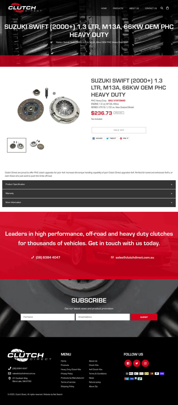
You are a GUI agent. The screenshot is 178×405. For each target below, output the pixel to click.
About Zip (93, 386)
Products (65, 365)
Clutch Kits (93, 365)
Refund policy (95, 382)
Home (59, 42)
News (91, 377)
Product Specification (15, 184)
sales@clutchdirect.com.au (135, 257)
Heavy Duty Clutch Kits (71, 369)
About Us (93, 360)
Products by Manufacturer (72, 377)
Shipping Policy (67, 386)
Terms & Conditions (98, 373)
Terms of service (68, 382)
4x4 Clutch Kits (95, 369)
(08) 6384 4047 (48, 257)
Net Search (57, 394)
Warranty (10, 193)
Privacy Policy (67, 373)
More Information (13, 202)
